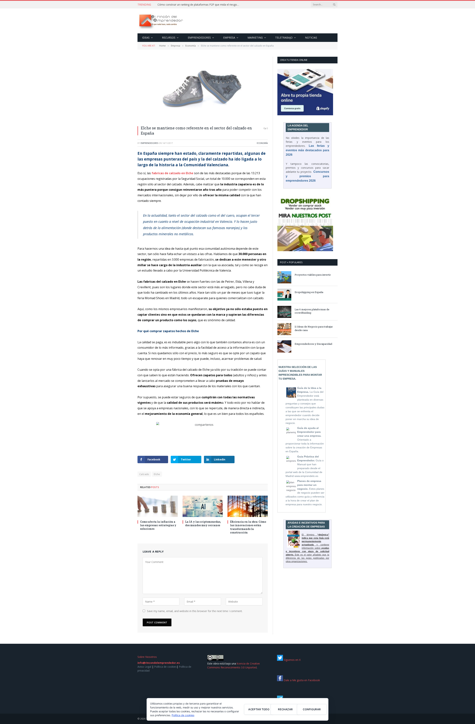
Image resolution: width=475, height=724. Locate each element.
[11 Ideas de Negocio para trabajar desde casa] (284, 329)
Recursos (168, 37)
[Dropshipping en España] (284, 295)
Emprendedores (199, 37)
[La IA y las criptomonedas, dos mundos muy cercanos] (203, 506)
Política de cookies (165, 666)
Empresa (229, 37)
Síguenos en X (292, 660)
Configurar (312, 709)
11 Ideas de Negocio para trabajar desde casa (314, 328)
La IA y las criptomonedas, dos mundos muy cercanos (203, 523)
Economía (262, 143)
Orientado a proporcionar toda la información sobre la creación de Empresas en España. (305, 440)
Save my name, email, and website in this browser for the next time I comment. (195, 611)
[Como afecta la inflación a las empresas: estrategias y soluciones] (157, 506)
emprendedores (149, 143)
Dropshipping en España (309, 292)
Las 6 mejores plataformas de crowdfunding (312, 311)
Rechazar (285, 709)
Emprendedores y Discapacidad (313, 344)
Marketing (255, 37)
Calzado (144, 474)
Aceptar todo (258, 709)
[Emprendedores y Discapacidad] (284, 346)
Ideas (146, 37)
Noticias (311, 37)
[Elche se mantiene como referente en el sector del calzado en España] (202, 89)
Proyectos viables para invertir (313, 274)
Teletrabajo (284, 37)
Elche (157, 474)
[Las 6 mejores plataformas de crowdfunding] (284, 312)
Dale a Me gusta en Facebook (301, 680)
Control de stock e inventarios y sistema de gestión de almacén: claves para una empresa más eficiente (199, 4)
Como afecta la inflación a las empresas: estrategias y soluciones (158, 525)
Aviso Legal (144, 666)
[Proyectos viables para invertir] (284, 277)
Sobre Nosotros (147, 657)
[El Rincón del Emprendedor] (160, 21)
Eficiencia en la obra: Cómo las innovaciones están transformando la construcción (248, 527)
